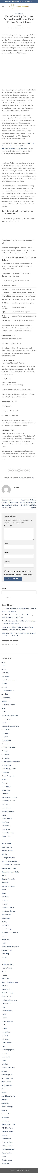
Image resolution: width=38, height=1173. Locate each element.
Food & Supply (6, 843)
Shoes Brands (6, 1082)
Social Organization (8, 1096)
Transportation (7, 1153)
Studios (4, 1110)
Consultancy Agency (9, 769)
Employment (6, 808)
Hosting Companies (8, 886)
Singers (4, 1092)
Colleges (5, 751)
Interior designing (8, 907)
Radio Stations (7, 1043)
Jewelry (4, 922)
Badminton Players (8, 705)
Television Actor (7, 1128)
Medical (4, 957)
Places (4, 1014)
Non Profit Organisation (10, 982)
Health (4, 875)
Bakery (4, 708)
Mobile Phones (7, 968)
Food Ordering (7, 847)
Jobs (32, 477)
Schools (4, 1071)
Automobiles (6, 698)
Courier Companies (8, 776)
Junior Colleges (7, 929)
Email (6, 552)
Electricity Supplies (8, 801)
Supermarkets (6, 1114)
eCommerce (6, 790)
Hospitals (5, 882)
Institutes (5, 900)
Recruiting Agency (8, 1050)
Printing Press (6, 1032)
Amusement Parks (8, 690)
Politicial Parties (7, 1021)
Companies (5, 758)
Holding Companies (8, 879)
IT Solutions (6, 918)
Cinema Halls (6, 740)
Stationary (5, 1103)
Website (7, 562)
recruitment (19, 480)
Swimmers (5, 1117)
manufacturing (7, 950)
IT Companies (6, 914)
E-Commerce (6, 786)
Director (4, 779)
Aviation (4, 701)
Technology (6, 1121)
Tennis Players (6, 1139)
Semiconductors (7, 1078)
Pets (3, 1007)
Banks (4, 712)
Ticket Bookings (7, 1146)
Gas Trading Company (9, 861)
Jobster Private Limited (12, 146)
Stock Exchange (7, 1106)
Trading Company (8, 1149)
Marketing (5, 954)
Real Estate (5, 1046)
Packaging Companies (9, 1000)
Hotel (4, 893)
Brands (4, 722)
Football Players (7, 850)
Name (6, 543)
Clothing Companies (9, 747)
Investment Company (9, 911)
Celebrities (5, 733)
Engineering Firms (8, 811)
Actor (4, 662)
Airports (4, 687)
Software (5, 1099)
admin (27, 28)
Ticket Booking (7, 1142)
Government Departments (11, 865)
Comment (8, 526)
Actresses (5, 673)
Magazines (5, 939)
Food (3, 840)
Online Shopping (7, 993)
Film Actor (5, 822)
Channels (5, 737)
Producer (5, 1035)
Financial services (8, 833)
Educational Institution (9, 797)
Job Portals (19, 13)
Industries (5, 897)
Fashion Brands (7, 818)
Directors (5, 783)
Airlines (4, 683)
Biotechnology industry (10, 715)
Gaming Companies (8, 858)
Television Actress (8, 1131)
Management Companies (10, 946)
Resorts (4, 1053)
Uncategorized (7, 1160)
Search (4, 588)
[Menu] (3, 6)
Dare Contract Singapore (17, 148)
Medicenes (5, 961)
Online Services (7, 989)
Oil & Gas (5, 986)
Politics (4, 1028)
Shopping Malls (7, 1085)
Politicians (5, 1025)
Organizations (6, 996)
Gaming (4, 854)
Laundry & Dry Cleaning (10, 932)
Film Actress (6, 825)
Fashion (4, 815)
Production (5, 1039)
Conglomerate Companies (11, 761)
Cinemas (4, 744)
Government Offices (9, 868)
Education (5, 794)
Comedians (5, 754)
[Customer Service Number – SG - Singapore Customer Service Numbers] (19, 6)
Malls (3, 943)
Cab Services (6, 729)
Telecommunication (8, 1124)
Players (4, 1018)
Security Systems (7, 1075)
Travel (4, 1156)
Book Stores (6, 719)
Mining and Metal (8, 964)
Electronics (5, 804)
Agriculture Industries (9, 680)
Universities (6, 1163)
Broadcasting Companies (10, 726)
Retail (4, 1060)
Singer (4, 1089)
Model (4, 971)
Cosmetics (5, 772)
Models (4, 975)
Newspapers (6, 978)
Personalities (6, 1003)
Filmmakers (6, 829)
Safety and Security (8, 1067)
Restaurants (6, 1057)
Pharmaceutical (7, 1010)
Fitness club (6, 836)
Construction (6, 765)
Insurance (5, 904)
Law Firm (5, 936)
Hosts (4, 890)
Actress (4, 669)
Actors (4, 665)
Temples (4, 1135)
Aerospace (5, 676)
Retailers (5, 1064)
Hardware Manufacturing (10, 872)
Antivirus (5, 694)
